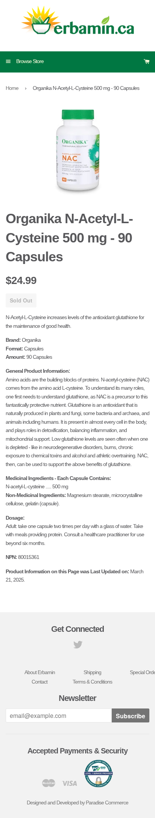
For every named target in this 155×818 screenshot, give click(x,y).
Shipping (92, 672)
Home (12, 88)
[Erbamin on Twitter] (77, 647)
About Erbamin (39, 672)
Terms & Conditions (92, 682)
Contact (39, 682)
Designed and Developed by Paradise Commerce (77, 802)
